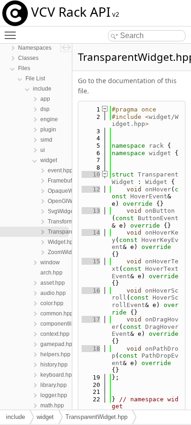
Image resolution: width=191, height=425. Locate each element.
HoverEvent (148, 196)
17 (91, 319)
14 (91, 232)
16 (91, 290)
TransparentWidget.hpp (96, 416)
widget (160, 153)
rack (156, 145)
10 (91, 174)
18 (91, 348)
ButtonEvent (158, 218)
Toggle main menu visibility (12, 34)
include (15, 416)
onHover (158, 189)
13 (91, 210)
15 (91, 261)
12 (91, 189)
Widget (156, 181)
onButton (160, 210)
